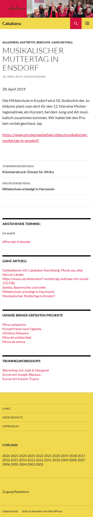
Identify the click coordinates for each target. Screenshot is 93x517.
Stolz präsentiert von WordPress (42, 511)
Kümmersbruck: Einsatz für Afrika (28, 169)
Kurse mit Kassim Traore (20, 379)
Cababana (11, 23)
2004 (23, 464)
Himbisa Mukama (15, 333)
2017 (81, 456)
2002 (39, 464)
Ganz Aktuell (62, 42)
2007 (81, 460)
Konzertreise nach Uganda (21, 329)
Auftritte (27, 42)
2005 (14, 464)
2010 (56, 460)
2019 (64, 456)
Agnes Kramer (35, 76)
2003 (31, 464)
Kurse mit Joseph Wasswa (21, 374)
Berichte (43, 42)
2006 (6, 464)
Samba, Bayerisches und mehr (24, 287)
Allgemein (10, 42)
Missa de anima (13, 342)
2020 (56, 456)
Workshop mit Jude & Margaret (25, 370)
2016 (6, 460)
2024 (23, 456)
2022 (39, 456)
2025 (14, 456)
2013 (31, 460)
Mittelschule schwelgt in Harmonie (28, 186)
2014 (23, 460)
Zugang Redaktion (15, 492)
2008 (73, 460)
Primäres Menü (87, 23)
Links (6, 408)
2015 (14, 460)
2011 (48, 460)
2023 (31, 456)
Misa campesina (14, 324)
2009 (64, 460)
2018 (73, 456)
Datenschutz (12, 417)
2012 (39, 460)
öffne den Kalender (16, 242)
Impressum (10, 426)
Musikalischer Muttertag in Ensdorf (28, 296)
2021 (48, 456)
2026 (6, 456)
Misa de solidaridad (16, 337)
